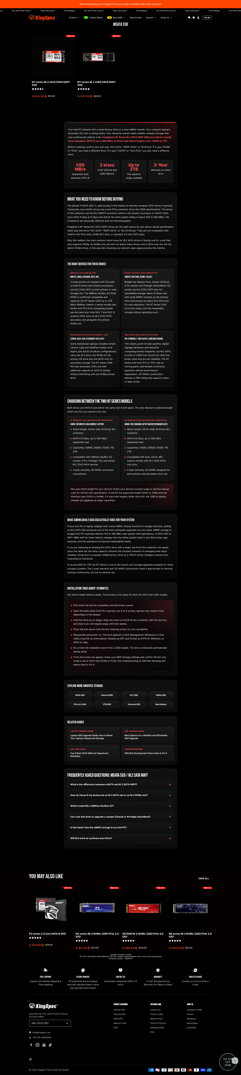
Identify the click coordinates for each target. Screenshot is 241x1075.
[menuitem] (126, 1009)
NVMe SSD (161, 695)
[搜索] (189, 17)
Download (191, 1027)
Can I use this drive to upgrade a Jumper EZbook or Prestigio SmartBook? (110, 816)
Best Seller (118, 17)
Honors (190, 1014)
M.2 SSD (134, 695)
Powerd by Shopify (60, 1070)
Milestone (191, 1018)
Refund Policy (156, 1018)
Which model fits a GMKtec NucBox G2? (92, 805)
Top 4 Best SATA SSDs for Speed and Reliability (89, 754)
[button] (189, 17)
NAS (116, 1027)
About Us (165, 17)
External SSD (134, 704)
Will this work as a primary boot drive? (91, 838)
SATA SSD (80, 695)
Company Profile (194, 1010)
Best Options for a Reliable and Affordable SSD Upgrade (146, 737)
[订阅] (67, 1023)
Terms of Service (158, 1023)
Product (72, 17)
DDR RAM (118, 1018)
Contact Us (155, 1010)
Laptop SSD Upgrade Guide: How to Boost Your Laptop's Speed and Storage (91, 737)
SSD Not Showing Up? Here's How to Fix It (146, 753)
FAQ (152, 1032)
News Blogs (192, 1023)
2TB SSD (107, 704)
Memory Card (120, 1023)
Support (149, 17)
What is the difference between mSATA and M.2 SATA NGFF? (103, 784)
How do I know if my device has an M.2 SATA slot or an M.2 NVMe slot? (109, 795)
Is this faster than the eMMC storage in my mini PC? (98, 827)
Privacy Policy (156, 1014)
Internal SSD (107, 695)
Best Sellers (161, 704)
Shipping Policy (157, 1027)
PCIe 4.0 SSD (80, 704)
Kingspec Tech (44, 1070)
